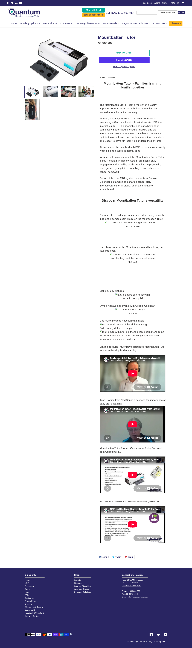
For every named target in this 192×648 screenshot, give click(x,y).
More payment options (124, 66)
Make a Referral (93, 10)
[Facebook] (8, 3)
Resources (147, 3)
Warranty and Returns (34, 607)
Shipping (28, 604)
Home (27, 580)
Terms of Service (32, 616)
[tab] (107, 77)
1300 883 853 (126, 12)
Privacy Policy (30, 601)
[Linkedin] (16, 3)
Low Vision (78, 580)
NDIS (27, 583)
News (164, 3)
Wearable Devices (81, 589)
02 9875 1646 (132, 594)
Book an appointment (93, 15)
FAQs (172, 3)
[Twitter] (12, 3)
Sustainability (30, 610)
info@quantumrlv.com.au (138, 597)
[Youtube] (20, 3)
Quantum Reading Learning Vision (151, 641)
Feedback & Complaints (35, 613)
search (181, 12)
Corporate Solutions (82, 592)
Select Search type (167, 12)
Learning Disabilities (82, 586)
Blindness (78, 583)
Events (157, 3)
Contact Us (29, 598)
